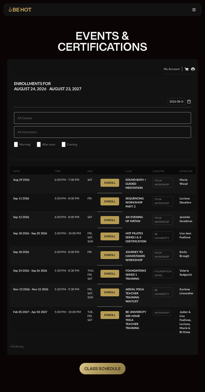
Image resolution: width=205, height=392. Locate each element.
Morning (24, 144)
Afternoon (48, 144)
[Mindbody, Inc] (17, 347)
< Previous (21, 101)
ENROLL (109, 182)
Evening (72, 144)
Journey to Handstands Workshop (135, 256)
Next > (55, 101)
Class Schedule (102, 369)
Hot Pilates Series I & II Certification (136, 237)
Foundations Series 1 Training (136, 274)
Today (40, 101)
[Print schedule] (193, 69)
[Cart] (187, 69)
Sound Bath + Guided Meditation (136, 183)
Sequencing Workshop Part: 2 (135, 202)
